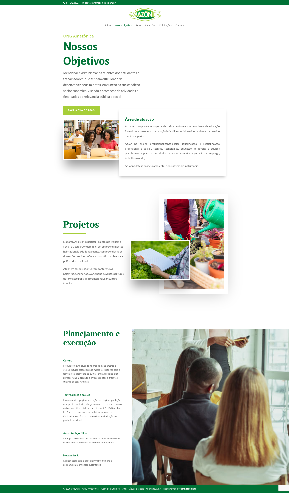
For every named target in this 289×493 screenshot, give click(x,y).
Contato (180, 25)
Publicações (165, 25)
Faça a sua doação (81, 110)
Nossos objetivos (123, 25)
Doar (138, 25)
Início (108, 25)
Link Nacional (188, 488)
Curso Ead (150, 25)
